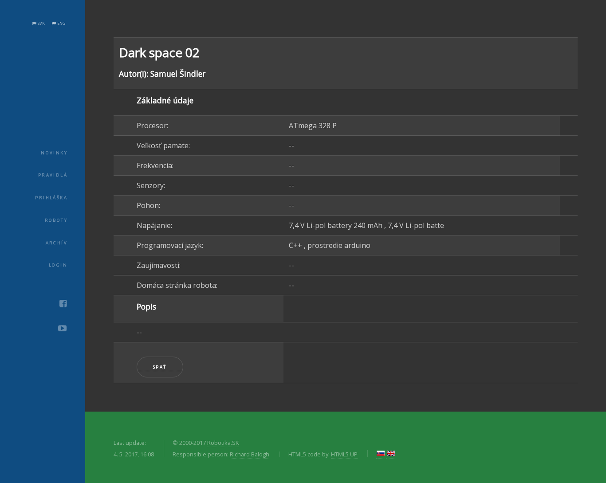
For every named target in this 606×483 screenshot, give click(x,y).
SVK (41, 23)
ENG (61, 23)
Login (58, 265)
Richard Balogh (249, 454)
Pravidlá (52, 175)
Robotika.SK (223, 443)
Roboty (56, 220)
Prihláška (51, 197)
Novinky (54, 153)
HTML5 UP (344, 454)
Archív (56, 243)
